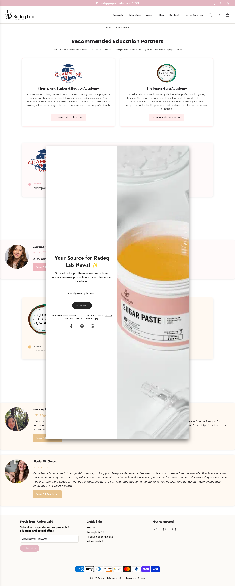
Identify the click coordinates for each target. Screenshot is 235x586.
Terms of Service (84, 318)
